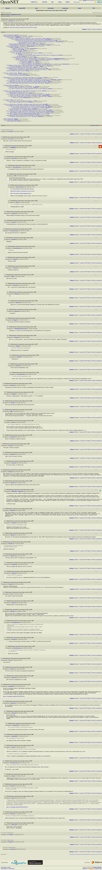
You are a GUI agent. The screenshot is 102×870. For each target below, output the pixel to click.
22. (6, 283)
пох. (24, 92)
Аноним (17, 47)
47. (4, 533)
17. (2, 582)
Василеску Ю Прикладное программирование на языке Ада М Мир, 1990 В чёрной (26, 83)
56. (8, 174)
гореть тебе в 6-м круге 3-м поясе (14, 74)
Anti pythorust (48, 39)
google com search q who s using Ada (21, 48)
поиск (36, 8)
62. (4, 761)
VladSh (29, 61)
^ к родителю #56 (83, 197)
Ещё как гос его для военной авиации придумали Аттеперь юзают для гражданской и (38, 55)
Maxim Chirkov (97, 867)
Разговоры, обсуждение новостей (12, 14)
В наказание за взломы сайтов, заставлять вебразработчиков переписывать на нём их (26, 65)
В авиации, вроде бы (17, 50)
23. (8, 292)
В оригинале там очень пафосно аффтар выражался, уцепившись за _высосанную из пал (30, 79)
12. (2, 469)
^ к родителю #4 (83, 162)
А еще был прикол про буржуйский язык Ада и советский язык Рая (22, 78)
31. (6, 266)
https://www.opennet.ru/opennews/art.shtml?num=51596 (23, 27)
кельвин (16, 35)
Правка (89, 29)
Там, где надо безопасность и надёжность (16, 46)
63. (5, 220)
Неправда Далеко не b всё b (25, 42)
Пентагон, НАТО (16, 49)
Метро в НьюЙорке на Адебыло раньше (16, 70)
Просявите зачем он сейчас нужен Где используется (16, 36)
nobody (35, 67)
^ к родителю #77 (83, 634)
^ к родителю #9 (83, 397)
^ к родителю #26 (83, 708)
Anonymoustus (59, 41)
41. (5, 521)
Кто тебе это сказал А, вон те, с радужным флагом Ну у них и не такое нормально (28, 88)
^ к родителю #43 (83, 731)
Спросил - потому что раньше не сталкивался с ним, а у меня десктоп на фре (28, 38)
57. (5, 571)
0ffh (56, 40)
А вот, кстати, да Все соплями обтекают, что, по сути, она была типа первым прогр (29, 106)
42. (5, 600)
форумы (8, 8)
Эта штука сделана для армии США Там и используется (19, 67)
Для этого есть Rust (14, 51)
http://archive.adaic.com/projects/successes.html (22, 191)
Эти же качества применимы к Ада (27, 63)
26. (2, 684)
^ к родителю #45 (83, 352)
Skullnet (16, 119)
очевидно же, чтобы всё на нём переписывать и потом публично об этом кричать (34, 58)
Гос (16, 54)
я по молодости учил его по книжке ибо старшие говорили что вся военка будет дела (26, 68)
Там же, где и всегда (17, 97)
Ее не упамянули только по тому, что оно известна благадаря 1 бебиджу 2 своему (26, 105)
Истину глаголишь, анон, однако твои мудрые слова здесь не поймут (26, 95)
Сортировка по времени (94, 125)
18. (4, 592)
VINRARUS (17, 37)
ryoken (35, 100)
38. (4, 701)
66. (6, 723)
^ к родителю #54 (83, 851)
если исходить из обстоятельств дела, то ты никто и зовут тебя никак (29, 107)
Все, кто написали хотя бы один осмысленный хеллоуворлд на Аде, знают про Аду (26, 111)
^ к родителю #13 (83, 289)
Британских (24, 61)
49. (5, 392)
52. (9, 363)
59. (10, 355)
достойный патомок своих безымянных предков (21, 108)
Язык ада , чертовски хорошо (10, 73)
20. (2, 658)
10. (6, 246)
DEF (21, 51)
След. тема (100, 854)
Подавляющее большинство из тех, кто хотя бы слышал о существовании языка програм (30, 112)
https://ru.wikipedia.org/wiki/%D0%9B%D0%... (14, 696)
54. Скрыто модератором (7, 840)
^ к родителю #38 (83, 720)
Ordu (38, 114)
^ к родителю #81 (83, 655)
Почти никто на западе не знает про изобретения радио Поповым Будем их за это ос (26, 113)
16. (5, 156)
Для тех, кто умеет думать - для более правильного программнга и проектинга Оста (35, 59)
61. (10, 372)
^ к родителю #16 (83, 171)
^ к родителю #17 (83, 597)
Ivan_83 (30, 36)
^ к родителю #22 (83, 297)
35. (9, 300)
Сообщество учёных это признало (26, 60)
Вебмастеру (98, 868)
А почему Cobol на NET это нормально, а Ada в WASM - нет (20, 86)
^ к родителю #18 (83, 606)
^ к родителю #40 (83, 681)
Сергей (48, 45)
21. (6, 165)
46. (5, 675)
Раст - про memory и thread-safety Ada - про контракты (25, 52)
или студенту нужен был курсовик (15, 92)
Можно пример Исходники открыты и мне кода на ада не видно (24, 44)
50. (4, 400)
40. (4, 667)
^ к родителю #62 (83, 781)
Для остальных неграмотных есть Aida (19, 102)
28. (8, 309)
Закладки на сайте (6, 867)
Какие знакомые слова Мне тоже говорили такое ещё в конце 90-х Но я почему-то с (29, 69)
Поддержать (91, 868)
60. (9, 185)
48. (9, 344)
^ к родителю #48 (83, 360)
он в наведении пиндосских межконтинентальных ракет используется (29, 39)
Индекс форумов (87, 854)
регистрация (91, 0)
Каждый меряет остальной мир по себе (19, 93)
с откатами (18, 56)
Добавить (85, 868)
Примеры (12, 47)
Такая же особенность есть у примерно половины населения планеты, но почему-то (29, 109)
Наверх (89, 133)
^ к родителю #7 (83, 458)
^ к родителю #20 (83, 672)
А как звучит (7, 99)
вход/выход (65, 8)
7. (1, 443)
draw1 (33, 42)
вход (88, 0)
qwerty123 (45, 104)
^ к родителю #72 (83, 808)
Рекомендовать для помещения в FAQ (76, 854)
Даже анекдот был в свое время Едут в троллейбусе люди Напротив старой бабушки (23, 77)
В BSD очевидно (11, 37)
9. (3, 383)
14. (4, 480)
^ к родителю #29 (83, 466)
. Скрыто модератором (9, 847)
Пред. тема (95, 854)
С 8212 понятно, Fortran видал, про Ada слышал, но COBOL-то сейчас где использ (28, 96)
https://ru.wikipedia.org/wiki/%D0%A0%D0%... (17, 807)
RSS (94, 8)
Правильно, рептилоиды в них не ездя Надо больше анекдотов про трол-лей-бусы (28, 81)
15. (2, 541)
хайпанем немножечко (9, 85)
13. (5, 274)
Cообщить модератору (96, 29)
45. (8, 335)
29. (4, 452)
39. (4, 508)
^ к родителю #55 (83, 432)
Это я (11, 99)
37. (5, 562)
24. (6, 318)
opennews (11, 20)
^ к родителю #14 (83, 505)
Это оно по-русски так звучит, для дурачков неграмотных (20, 100)
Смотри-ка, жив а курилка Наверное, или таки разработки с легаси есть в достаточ (23, 90)
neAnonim (41, 44)
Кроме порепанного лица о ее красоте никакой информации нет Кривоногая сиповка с (26, 115)
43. (5, 711)
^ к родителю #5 (83, 243)
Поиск (75, 2)
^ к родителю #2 (83, 153)
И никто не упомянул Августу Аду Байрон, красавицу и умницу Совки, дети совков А (23, 104)
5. (3, 229)
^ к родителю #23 (83, 306)
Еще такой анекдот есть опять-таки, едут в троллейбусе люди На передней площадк (26, 80)
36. (5, 211)
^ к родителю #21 (83, 182)
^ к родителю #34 (83, 568)
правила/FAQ (22, 8)
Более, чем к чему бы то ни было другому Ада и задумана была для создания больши (41, 64)
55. (4, 409)
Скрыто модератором (8, 35)
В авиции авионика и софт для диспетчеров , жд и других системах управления (28, 45)
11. (6, 257)
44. (8, 326)
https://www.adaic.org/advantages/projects (20, 193)
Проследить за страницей (7, 868)
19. (5, 489)
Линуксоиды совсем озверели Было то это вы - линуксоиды (23, 116)
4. (3, 145)
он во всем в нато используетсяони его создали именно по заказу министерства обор (35, 40)
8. (5, 237)
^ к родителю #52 (83, 380)
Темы (91, 854)
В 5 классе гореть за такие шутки (17, 75)
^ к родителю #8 (83, 254)
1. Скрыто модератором (7, 129)
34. (4, 554)
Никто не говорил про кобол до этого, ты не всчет (21, 87)
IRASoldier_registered (56, 79)
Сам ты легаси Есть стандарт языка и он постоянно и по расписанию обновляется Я (26, 94)
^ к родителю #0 (83, 133)
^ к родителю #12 (83, 486)
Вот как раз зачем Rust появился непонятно (23, 57)
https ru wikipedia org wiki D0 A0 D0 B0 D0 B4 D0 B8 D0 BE (23, 114)
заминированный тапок (59, 58)
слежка (79, 8)
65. (5, 734)
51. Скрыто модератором (7, 832)
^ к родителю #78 (83, 829)
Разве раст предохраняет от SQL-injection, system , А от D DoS (24, 66)
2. (1, 137)
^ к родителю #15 (83, 559)
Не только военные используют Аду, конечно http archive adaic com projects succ (37, 41)
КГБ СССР (40, 116)
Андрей (35, 57)
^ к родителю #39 (83, 530)
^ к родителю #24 (83, 332)
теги (78, 2)
